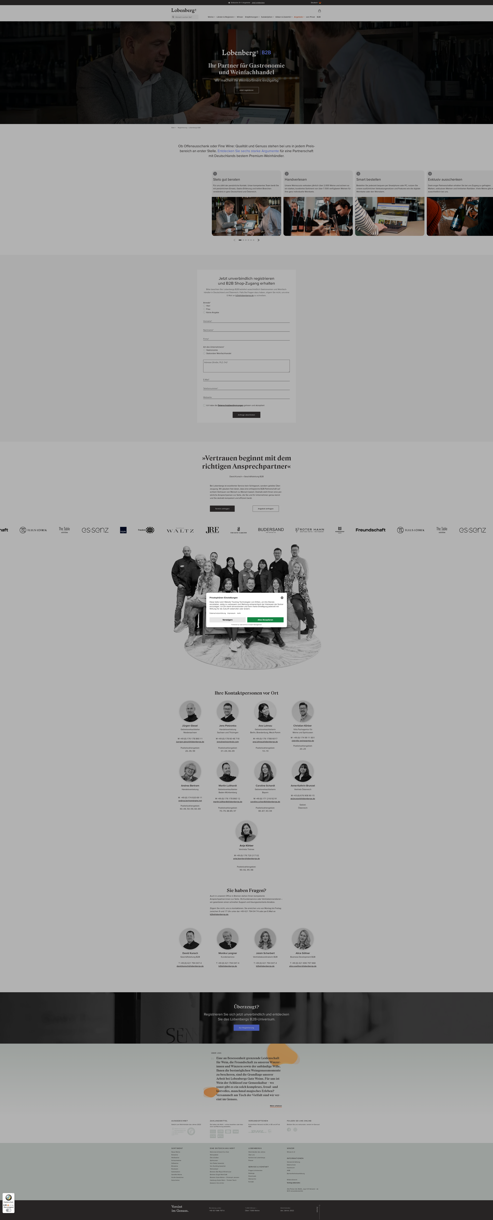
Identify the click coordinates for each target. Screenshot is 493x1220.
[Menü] (13, 1194)
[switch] (8, 1210)
